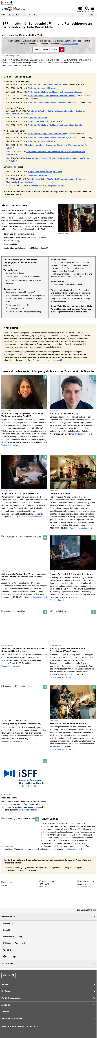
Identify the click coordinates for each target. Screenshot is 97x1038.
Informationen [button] (8, 917)
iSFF (37, 15)
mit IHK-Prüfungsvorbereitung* (45, 186)
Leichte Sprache (13, 957)
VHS (3, 15)
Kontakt (6, 930)
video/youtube (14, 56)
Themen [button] (5, 1012)
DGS (9, 950)
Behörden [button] (6, 991)
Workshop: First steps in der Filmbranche (46, 84)
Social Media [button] (7, 963)
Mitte (24, 15)
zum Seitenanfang (84, 910)
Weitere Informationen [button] (11, 1018)
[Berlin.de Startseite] (7, 2)
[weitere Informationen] (13, 9)
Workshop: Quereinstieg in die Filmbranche (47, 102)
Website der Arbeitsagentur (48, 360)
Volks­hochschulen (13, 15)
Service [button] (4, 984)
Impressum (8, 923)
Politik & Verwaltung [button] (11, 998)
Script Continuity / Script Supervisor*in (45, 121)
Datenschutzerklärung (70, 44)
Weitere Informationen (10, 445)
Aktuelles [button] (5, 1005)
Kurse (31, 15)
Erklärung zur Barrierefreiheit (15, 943)
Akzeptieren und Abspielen (46, 50)
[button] (93, 15)
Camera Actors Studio (37, 118)
